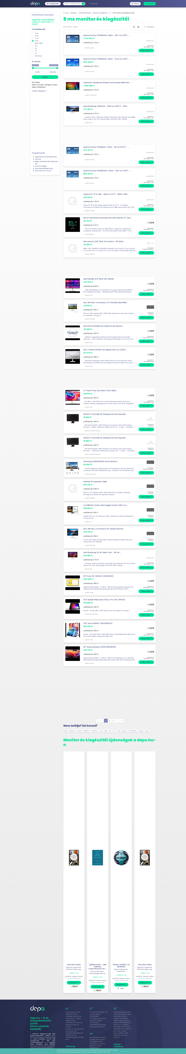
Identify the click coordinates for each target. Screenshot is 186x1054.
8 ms (36, 41)
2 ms (36, 33)
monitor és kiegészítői (74, 978)
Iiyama (71, 731)
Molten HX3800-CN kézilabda (121, 965)
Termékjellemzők (38, 29)
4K (110, 731)
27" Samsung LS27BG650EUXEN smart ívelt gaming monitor (98, 1025)
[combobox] (72, 4)
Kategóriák (48, 4)
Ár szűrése (36, 61)
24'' (36, 48)
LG (36, 53)
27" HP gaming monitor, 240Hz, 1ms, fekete (98, 1019)
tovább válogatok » (39, 91)
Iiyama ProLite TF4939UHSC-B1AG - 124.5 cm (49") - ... (107, 59)
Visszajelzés (93, 4)
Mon (147, 731)
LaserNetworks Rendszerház (46, 157)
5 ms (37, 36)
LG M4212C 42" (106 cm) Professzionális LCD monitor (74, 1025)
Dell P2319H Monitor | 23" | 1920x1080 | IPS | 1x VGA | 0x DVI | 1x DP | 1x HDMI (122, 1029)
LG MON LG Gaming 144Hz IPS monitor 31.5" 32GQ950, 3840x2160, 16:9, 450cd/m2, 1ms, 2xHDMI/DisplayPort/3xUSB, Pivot (75, 1034)
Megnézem (74, 982)
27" (36, 51)
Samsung (38, 56)
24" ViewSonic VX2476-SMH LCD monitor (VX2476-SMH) (98, 1046)
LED (119, 731)
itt (111, 1052)
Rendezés (149, 27)
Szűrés (45, 77)
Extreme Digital (41, 166)
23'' (36, 46)
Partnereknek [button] (149, 4)
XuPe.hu (38, 159)
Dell (65, 731)
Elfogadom (124, 1051)
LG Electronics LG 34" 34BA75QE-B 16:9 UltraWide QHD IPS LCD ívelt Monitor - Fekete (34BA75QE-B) (73, 1016)
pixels (124, 731)
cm (101, 731)
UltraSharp (133, 731)
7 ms (36, 38)
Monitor (95, 731)
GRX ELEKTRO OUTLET (43, 171)
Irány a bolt (146, 50)
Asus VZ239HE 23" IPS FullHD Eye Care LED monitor (121, 1035)
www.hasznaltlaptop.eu (44, 168)
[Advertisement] (45, 121)
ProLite (78, 731)
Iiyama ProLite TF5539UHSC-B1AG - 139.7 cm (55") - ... (106, 35)
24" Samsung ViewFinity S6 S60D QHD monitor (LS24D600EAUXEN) (98, 1039)
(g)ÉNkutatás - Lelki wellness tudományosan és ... (97, 966)
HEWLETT (87, 731)
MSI (106, 731)
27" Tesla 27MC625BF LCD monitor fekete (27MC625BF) (98, 1014)
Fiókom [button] (135, 4)
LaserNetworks (150, 41)
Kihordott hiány (74, 964)
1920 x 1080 (38, 43)
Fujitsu (141, 731)
